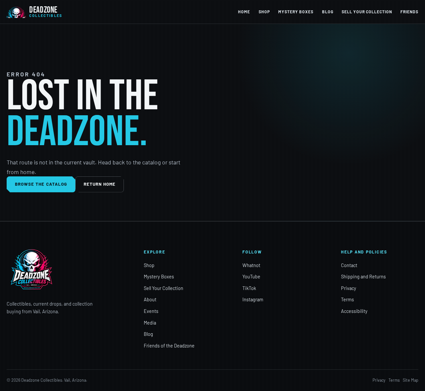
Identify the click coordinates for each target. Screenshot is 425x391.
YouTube (251, 276)
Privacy (348, 288)
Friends (409, 11)
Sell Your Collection (367, 11)
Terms (347, 299)
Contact (349, 265)
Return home (100, 184)
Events (151, 311)
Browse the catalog (41, 184)
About (150, 299)
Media (150, 323)
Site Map (410, 380)
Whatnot (251, 265)
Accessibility (354, 311)
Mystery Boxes (295, 11)
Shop (264, 11)
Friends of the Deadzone (169, 345)
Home (244, 11)
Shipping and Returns (363, 276)
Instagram (252, 299)
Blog (327, 11)
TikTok (249, 288)
